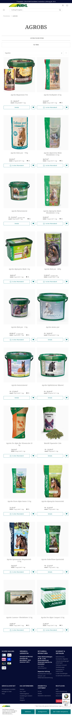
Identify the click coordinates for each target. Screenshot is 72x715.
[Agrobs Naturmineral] (19, 190)
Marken (40, 693)
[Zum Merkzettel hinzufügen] (33, 107)
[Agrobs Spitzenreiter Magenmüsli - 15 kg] (19, 539)
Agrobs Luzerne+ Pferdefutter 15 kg (19, 617)
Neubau (22, 689)
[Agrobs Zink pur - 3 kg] (19, 306)
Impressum (59, 693)
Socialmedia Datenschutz (63, 675)
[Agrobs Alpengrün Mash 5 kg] (19, 248)
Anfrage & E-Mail (6, 691)
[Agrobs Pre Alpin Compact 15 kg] (52, 597)
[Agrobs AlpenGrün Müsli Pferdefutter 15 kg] (52, 132)
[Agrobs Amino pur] (52, 306)
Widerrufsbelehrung (61, 691)
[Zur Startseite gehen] (18, 5)
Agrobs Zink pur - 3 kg (19, 327)
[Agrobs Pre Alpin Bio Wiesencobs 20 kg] (19, 423)
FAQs (3, 693)
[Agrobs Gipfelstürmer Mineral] (52, 365)
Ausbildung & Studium (26, 696)
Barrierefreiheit (60, 696)
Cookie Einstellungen (62, 673)
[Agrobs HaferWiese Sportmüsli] (52, 539)
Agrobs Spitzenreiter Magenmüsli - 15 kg (19, 560)
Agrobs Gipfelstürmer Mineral (52, 385)
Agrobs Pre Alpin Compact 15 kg (52, 617)
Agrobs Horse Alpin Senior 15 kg (19, 501)
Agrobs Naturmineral (19, 211)
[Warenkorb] (69, 5)
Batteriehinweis (60, 657)
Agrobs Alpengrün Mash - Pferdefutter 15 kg (52, 212)
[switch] (66, 705)
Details (17, 107)
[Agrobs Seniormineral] (19, 365)
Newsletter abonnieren (44, 696)
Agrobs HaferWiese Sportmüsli (52, 559)
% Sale (40, 691)
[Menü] (4, 9)
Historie (22, 698)
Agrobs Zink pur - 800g (52, 269)
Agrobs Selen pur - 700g (19, 153)
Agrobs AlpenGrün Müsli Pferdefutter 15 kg (53, 154)
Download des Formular (45, 673)
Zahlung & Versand (61, 665)
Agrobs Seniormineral (19, 385)
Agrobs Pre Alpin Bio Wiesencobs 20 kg (19, 444)
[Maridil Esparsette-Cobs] (52, 423)
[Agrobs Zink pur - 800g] (52, 248)
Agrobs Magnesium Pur (19, 95)
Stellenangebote (24, 693)
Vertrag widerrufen (62, 701)
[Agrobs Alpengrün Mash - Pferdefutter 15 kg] (52, 190)
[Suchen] (60, 9)
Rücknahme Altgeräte (62, 659)
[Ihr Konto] (63, 5)
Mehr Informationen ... (7, 713)
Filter (37, 45)
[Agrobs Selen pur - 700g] (19, 132)
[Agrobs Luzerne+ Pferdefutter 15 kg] (19, 597)
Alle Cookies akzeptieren (60, 711)
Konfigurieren (42, 711)
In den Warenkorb (51, 107)
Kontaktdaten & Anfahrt (8, 689)
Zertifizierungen (60, 667)
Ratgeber (22, 700)
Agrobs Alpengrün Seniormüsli (53, 501)
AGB (57, 689)
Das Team (23, 691)
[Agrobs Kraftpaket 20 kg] (52, 74)
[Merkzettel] (67, 5)
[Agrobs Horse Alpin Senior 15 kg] (19, 481)
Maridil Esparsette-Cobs (52, 443)
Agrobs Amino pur (52, 327)
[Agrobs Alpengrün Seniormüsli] (52, 481)
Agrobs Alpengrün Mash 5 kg (19, 269)
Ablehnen (28, 711)
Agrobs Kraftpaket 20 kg (52, 95)
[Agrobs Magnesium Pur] (19, 74)
